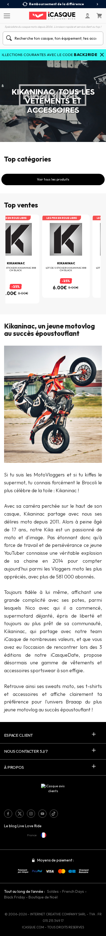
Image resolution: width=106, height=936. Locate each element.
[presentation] (8, 4)
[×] (102, 55)
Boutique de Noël (43, 897)
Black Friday (14, 897)
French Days (73, 891)
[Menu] (6, 15)
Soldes (53, 891)
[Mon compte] (87, 15)
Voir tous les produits (53, 179)
